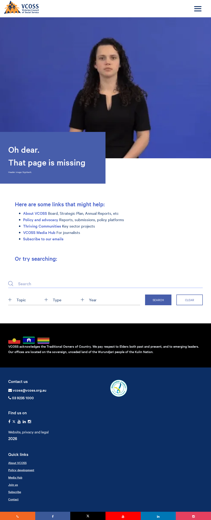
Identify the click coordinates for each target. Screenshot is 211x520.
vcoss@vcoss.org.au (29, 390)
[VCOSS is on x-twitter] (13, 422)
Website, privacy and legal (28, 432)
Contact (13, 499)
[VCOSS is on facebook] (9, 422)
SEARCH (158, 300)
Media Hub (15, 477)
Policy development (21, 470)
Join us (13, 484)
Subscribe (14, 492)
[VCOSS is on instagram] (29, 422)
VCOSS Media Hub (39, 232)
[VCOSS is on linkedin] (24, 422)
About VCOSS (35, 213)
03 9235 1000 (22, 397)
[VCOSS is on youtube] (19, 422)
